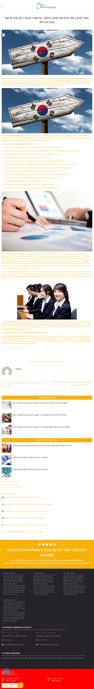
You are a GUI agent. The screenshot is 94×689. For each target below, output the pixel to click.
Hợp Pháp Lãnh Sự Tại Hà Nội (12, 580)
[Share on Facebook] (41, 354)
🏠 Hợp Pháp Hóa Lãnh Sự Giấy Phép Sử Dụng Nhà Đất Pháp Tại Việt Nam (27, 504)
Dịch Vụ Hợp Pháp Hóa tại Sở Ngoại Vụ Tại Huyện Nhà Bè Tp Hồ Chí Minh (39, 415)
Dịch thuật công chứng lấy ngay (57, 658)
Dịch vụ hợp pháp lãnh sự (76, 658)
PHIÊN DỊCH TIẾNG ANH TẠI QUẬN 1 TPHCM (30, 457)
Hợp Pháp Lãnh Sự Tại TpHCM (13, 577)
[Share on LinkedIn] (56, 354)
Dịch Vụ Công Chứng (47, 440)
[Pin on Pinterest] (52, 354)
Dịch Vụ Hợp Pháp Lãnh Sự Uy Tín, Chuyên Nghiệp (47, 552)
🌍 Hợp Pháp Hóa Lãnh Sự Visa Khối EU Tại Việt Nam (20, 497)
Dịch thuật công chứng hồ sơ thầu (13, 658)
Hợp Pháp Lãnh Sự (47, 398)
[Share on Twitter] (45, 354)
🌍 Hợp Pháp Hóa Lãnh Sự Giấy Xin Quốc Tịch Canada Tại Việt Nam (25, 511)
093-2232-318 (7, 640)
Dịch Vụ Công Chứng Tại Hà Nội (13, 591)
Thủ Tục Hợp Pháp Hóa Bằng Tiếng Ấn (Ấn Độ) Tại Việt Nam (22, 532)
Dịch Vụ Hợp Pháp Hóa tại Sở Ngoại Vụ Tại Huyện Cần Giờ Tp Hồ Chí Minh (40, 403)
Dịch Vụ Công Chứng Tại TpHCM (14, 587)
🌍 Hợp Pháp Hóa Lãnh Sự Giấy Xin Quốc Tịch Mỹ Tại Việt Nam (23, 518)
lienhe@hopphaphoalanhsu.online (14, 644)
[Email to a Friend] (48, 354)
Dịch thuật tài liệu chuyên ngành (35, 658)
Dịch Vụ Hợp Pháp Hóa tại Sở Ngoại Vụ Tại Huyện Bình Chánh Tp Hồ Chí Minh (41, 427)
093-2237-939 (41, 640)
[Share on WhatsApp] (38, 354)
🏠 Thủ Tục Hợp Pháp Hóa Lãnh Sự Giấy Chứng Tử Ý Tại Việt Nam (24, 525)
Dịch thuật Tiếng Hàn (46, 361)
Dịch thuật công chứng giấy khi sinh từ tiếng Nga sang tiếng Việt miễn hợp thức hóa (42, 445)
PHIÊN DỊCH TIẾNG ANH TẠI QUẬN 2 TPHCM (30, 469)
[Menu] (3, 6)
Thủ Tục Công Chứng (10, 594)
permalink (63, 361)
